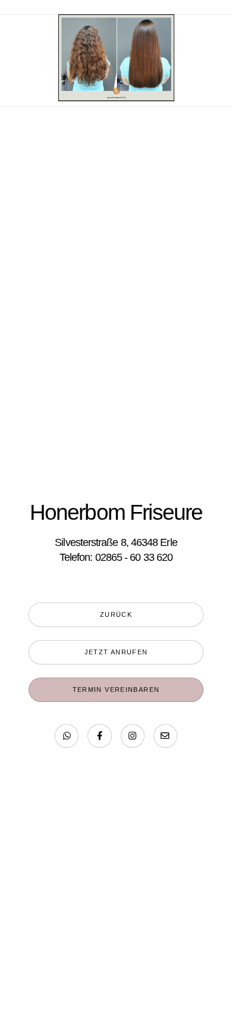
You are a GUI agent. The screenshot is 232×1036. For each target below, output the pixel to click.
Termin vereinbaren (116, 689)
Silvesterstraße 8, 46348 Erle (116, 542)
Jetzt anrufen (116, 652)
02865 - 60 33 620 (134, 557)
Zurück (116, 614)
